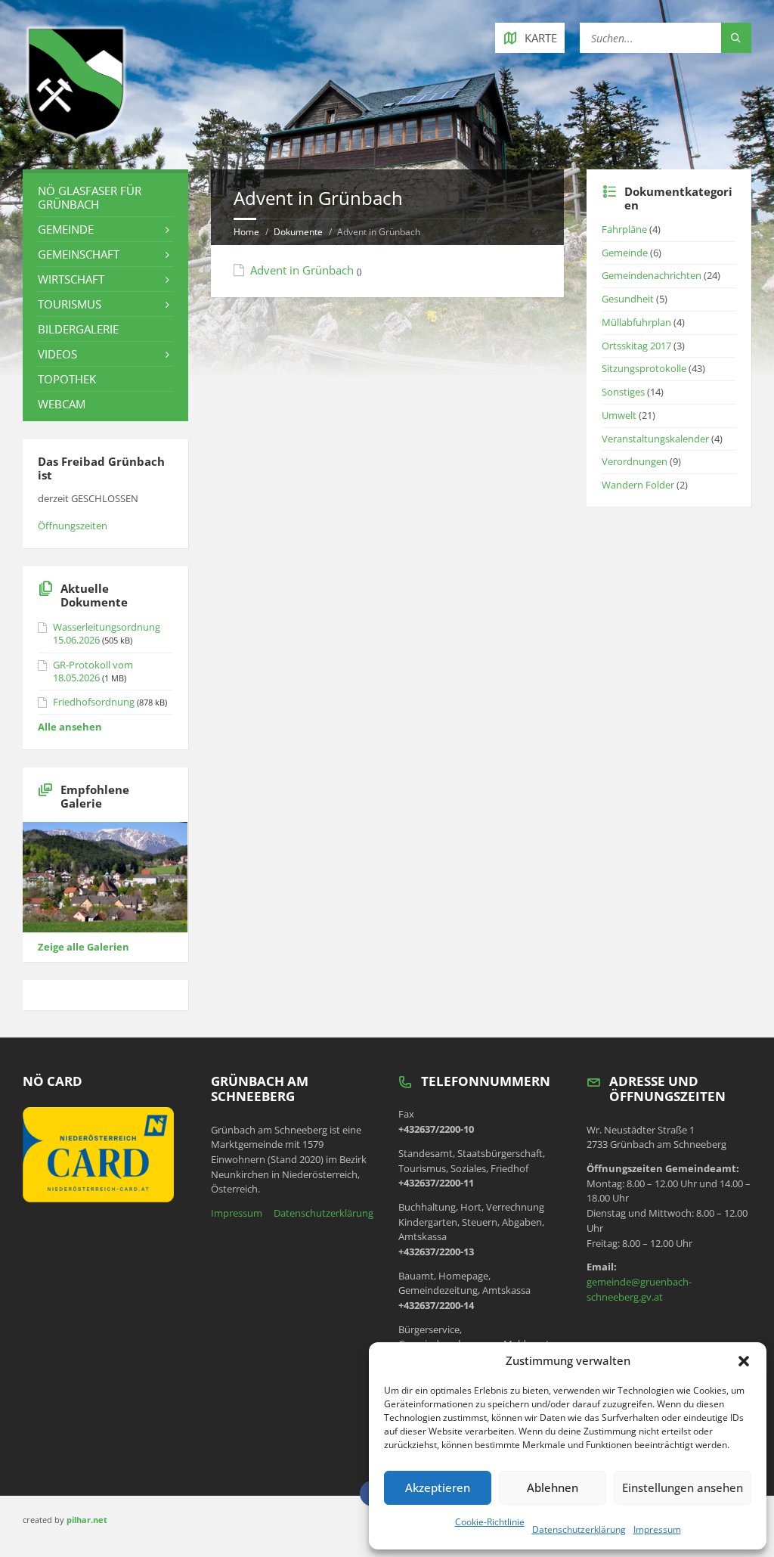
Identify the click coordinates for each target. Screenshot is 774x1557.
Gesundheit (628, 299)
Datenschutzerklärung (579, 1529)
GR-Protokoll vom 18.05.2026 (93, 671)
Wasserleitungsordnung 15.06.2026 (106, 633)
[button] (743, 1361)
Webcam (61, 403)
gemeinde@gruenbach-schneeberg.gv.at (639, 1289)
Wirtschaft (71, 279)
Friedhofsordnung (94, 702)
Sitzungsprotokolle (644, 368)
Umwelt (619, 415)
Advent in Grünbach (302, 270)
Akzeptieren (437, 1487)
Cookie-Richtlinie (490, 1521)
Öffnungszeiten (72, 525)
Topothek (67, 378)
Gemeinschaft (78, 254)
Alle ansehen (70, 727)
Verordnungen (634, 461)
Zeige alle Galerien (83, 947)
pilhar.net (87, 1519)
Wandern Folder (638, 485)
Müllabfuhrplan (636, 322)
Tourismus (69, 304)
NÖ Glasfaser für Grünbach (89, 197)
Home (246, 231)
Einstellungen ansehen (682, 1487)
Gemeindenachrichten (651, 275)
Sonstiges (623, 392)
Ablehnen (552, 1487)
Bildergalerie (78, 329)
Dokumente (298, 231)
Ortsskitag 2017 (636, 345)
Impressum (657, 1529)
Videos (57, 353)
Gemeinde (66, 229)
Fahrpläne (624, 229)
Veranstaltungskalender (655, 438)
